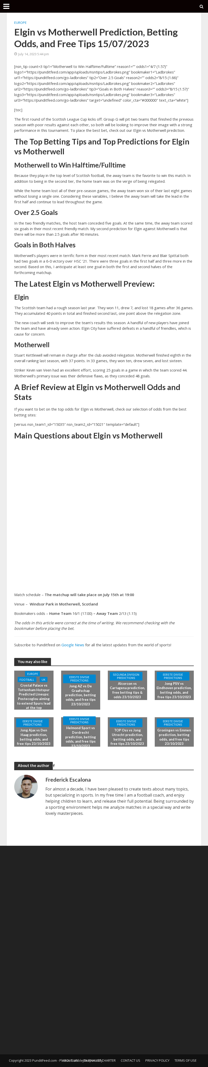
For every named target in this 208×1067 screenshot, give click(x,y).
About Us (70, 1060)
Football (27, 680)
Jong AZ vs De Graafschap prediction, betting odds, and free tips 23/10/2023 (80, 695)
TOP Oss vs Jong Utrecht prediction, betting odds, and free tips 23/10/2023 (127, 737)
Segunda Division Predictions (126, 676)
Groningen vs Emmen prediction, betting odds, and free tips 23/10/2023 (174, 737)
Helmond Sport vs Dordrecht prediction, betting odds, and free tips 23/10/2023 (80, 737)
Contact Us (130, 1060)
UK (43, 680)
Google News (72, 644)
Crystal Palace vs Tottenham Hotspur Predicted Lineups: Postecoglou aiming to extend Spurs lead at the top (33, 696)
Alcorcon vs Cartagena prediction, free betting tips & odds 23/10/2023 (127, 690)
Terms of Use (186, 1060)
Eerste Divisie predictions (79, 679)
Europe (20, 22)
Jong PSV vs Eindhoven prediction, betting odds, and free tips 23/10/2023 (174, 690)
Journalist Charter (99, 1060)
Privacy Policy (157, 1060)
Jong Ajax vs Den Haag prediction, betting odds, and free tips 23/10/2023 (33, 737)
